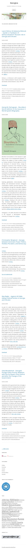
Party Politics (18, 359)
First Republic (5, 508)
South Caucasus (6, 522)
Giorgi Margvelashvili (14, 283)
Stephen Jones (6, 525)
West (9, 96)
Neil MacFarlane (5, 514)
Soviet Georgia (6, 524)
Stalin (21, 524)
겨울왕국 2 (23, 316)
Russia (23, 94)
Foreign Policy (11, 508)
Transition (17, 525)
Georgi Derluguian (6, 227)
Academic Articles (17, 89)
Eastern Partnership (14, 435)
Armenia (21, 500)
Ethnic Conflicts (5, 507)
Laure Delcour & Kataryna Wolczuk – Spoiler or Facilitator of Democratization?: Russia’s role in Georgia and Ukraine (14, 33)
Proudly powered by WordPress (8, 547)
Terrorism (15, 229)
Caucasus (13, 225)
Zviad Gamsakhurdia (14, 527)
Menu (14, 9)
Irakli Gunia (22, 230)
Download (4, 85)
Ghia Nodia (5, 509)
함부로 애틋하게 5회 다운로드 (14, 209)
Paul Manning (14, 516)
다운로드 (18, 51)
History (24, 223)
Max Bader (12, 359)
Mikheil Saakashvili (17, 94)
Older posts (5, 448)
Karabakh (15, 509)
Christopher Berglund (15, 281)
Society (3, 468)
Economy (4, 467)
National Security (15, 513)
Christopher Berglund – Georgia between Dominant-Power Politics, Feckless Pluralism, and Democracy (14, 242)
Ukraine (3, 96)
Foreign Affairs (16, 432)
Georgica (14, 3)
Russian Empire (7, 521)
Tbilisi (12, 525)
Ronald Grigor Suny (6, 517)
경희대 (12, 178)
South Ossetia (17, 522)
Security (3, 225)
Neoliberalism (13, 515)
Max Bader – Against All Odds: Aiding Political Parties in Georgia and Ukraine (13, 298)
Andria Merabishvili (6, 98)
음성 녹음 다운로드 (16, 414)
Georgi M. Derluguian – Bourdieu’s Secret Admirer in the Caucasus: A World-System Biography (14, 109)
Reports (22, 432)
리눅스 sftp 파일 (14, 341)
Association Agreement (10, 434)
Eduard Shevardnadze (11, 505)
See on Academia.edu (7, 274)
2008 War (5, 500)
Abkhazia (14, 499)
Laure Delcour (9, 94)
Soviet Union (9, 229)
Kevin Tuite (20, 509)
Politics (11, 279)
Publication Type (17, 279)
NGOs (18, 514)
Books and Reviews (17, 223)
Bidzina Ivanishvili (6, 281)
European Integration (16, 92)
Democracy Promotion (15, 90)
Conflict (5, 503)
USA (7, 96)
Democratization (5, 92)
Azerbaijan (4, 501)
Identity (12, 227)
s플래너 (5, 74)
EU (10, 92)
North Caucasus (6, 516)
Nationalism (17, 227)
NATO (20, 513)
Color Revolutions (18, 501)
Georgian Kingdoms (18, 508)
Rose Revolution (9, 518)
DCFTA (17, 434)
